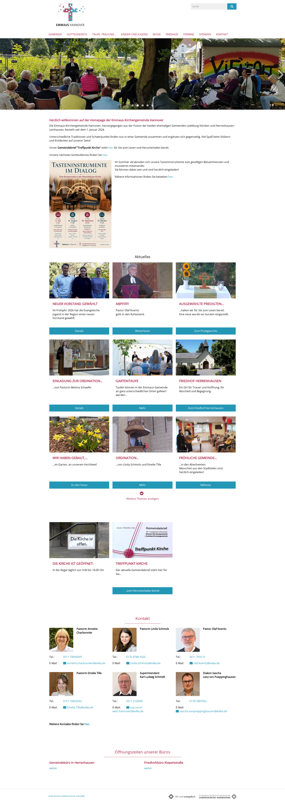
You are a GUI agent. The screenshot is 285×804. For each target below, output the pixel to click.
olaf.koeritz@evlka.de (206, 663)
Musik (157, 34)
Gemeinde (55, 34)
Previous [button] (4, 74)
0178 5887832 (198, 701)
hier (110, 147)
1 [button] (132, 105)
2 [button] (137, 105)
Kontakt (222, 34)
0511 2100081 (134, 701)
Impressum (54, 796)
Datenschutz (69, 796)
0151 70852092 (72, 701)
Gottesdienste (77, 34)
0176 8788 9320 (135, 657)
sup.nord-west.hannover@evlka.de (127, 709)
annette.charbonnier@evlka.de (86, 663)
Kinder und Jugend (134, 34)
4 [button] (147, 105)
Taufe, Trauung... (104, 34)
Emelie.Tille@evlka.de (80, 707)
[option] (142, 74)
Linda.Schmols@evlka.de (145, 663)
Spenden (205, 34)
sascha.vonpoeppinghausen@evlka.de (203, 711)
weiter (53, 768)
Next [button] (281, 74)
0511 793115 (197, 657)
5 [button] (152, 105)
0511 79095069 (72, 657)
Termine (188, 34)
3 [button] (142, 105)
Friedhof (172, 34)
